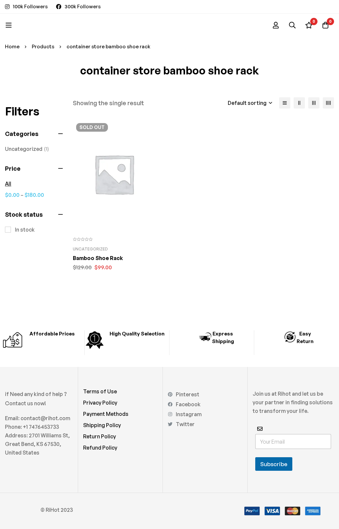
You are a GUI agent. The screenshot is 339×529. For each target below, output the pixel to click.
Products (43, 46)
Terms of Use (100, 391)
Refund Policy (100, 447)
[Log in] (275, 25)
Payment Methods (105, 414)
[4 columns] (328, 103)
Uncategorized (27, 149)
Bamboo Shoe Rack (98, 258)
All (8, 183)
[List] (284, 103)
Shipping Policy (102, 425)
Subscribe (273, 464)
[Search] (292, 25)
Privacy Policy (100, 402)
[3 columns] (313, 103)
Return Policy (99, 436)
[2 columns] (299, 103)
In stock (25, 229)
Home (12, 46)
